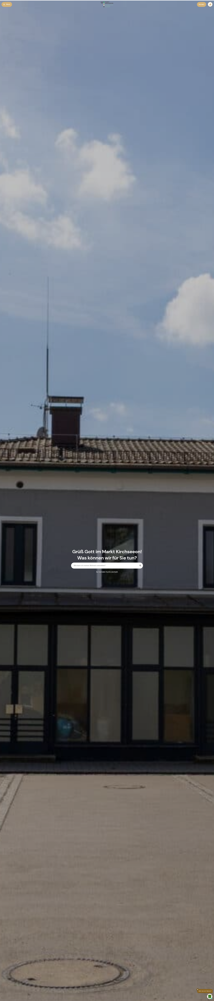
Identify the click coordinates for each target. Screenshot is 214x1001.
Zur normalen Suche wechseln (107, 572)
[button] (200, 4)
